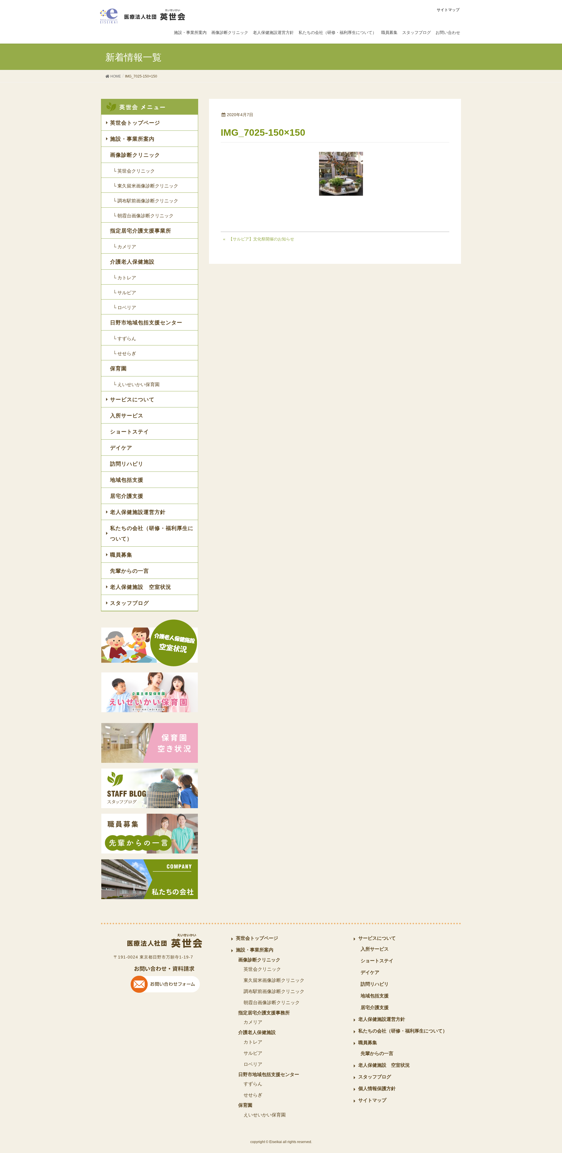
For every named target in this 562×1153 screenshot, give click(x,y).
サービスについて (132, 399)
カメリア (253, 1022)
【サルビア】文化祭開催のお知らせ (261, 239)
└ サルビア (124, 292)
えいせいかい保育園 (265, 1114)
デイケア (121, 448)
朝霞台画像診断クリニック (272, 1002)
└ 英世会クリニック (134, 170)
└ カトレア (124, 277)
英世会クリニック (262, 969)
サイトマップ (448, 10)
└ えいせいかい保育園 (136, 384)
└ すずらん (124, 338)
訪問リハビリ (126, 464)
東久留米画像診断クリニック (274, 980)
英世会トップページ (135, 123)
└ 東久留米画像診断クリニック (145, 185)
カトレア (253, 1042)
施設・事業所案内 (132, 139)
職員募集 (121, 555)
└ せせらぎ (124, 353)
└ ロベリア (124, 307)
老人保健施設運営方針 (138, 512)
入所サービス (126, 416)
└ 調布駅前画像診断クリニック (145, 200)
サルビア (253, 1053)
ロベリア (253, 1064)
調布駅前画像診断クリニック (274, 991)
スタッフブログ (129, 603)
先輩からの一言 (129, 571)
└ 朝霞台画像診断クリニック (143, 215)
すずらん (253, 1083)
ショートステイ (129, 432)
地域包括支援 (126, 480)
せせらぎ (253, 1094)
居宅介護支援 (126, 496)
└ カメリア (124, 246)
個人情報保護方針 (377, 1088)
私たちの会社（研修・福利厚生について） (151, 533)
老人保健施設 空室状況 (140, 587)
